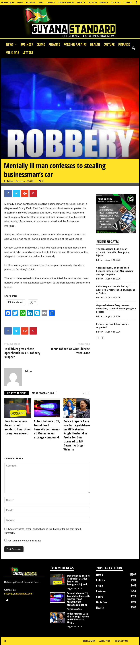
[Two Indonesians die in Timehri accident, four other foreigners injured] (17, 408)
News (20, 2)
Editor (10, 181)
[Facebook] (136, 2)
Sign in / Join (7, 2)
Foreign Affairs (66, 2)
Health (81, 2)
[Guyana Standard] (70, 22)
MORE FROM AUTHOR (43, 393)
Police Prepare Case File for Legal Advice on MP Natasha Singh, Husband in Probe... (115, 290)
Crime (41, 2)
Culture (92, 2)
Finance (50, 2)
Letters (127, 2)
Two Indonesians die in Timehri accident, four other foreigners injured (17, 427)
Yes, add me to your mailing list (24, 540)
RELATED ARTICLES (16, 393)
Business (30, 2)
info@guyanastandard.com (18, 593)
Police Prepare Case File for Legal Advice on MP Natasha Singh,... (78, 618)
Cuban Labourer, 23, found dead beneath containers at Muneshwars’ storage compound (47, 429)
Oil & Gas (115, 2)
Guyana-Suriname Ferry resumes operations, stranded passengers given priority (116, 308)
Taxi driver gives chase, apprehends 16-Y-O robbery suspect (22, 353)
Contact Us (121, 641)
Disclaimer (89, 641)
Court (99, 597)
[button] (133, 48)
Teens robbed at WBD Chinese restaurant (70, 351)
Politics (100, 580)
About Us (104, 641)
